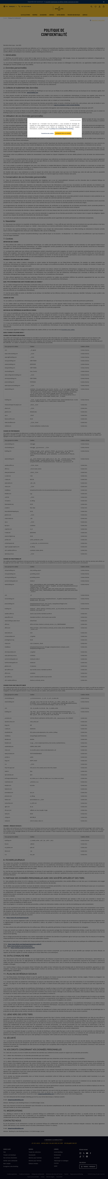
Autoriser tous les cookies (63, 133)
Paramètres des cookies (47, 133)
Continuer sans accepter (75, 120)
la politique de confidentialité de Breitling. (61, 128)
